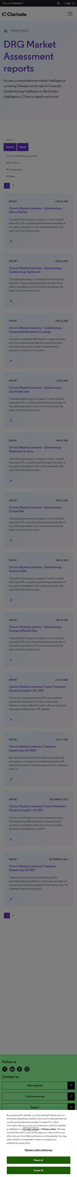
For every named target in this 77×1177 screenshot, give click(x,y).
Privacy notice (49, 1129)
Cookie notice (31, 1129)
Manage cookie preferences (38, 1150)
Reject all (38, 1160)
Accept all (38, 1170)
